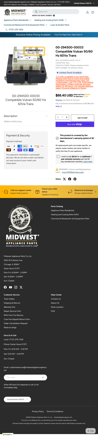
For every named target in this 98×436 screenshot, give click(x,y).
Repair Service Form (12, 311)
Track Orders (9, 299)
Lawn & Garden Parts (59, 25)
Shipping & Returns (12, 303)
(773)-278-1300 (16, 339)
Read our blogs (10, 327)
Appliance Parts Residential (62, 210)
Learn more (87, 162)
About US (55, 303)
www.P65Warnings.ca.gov (73, 172)
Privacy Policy (38, 411)
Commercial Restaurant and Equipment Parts (70, 218)
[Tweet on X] (64, 179)
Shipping (59, 100)
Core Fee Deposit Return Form (17, 319)
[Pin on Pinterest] (75, 179)
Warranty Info (9, 307)
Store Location (57, 307)
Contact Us (56, 299)
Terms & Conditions (55, 411)
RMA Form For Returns (13, 315)
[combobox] (55, 11)
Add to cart (83, 118)
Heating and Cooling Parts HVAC (65, 214)
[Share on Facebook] (69, 179)
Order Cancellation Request (15, 323)
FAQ (53, 311)
